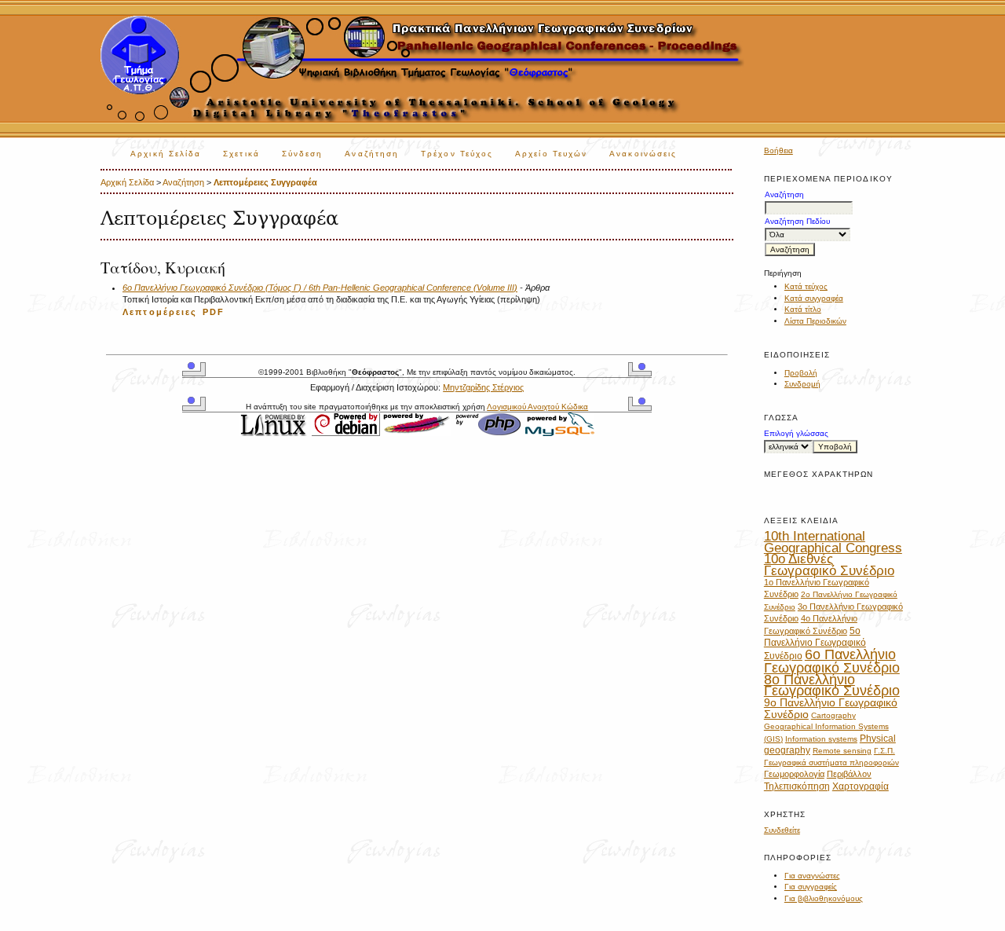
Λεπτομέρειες (160, 312)
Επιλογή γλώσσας (796, 433)
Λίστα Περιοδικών (815, 321)
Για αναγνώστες (812, 875)
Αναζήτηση (372, 153)
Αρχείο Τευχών (551, 153)
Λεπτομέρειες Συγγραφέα (265, 182)
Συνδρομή (802, 383)
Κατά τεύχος (806, 286)
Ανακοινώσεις (643, 153)
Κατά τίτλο (802, 309)
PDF (214, 312)
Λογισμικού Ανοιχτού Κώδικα (537, 406)
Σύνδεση (302, 153)
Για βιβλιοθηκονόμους (823, 898)
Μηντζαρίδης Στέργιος (483, 387)
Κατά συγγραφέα (813, 298)
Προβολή (800, 372)
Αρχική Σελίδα (165, 153)
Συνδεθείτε (782, 830)
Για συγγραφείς (810, 886)
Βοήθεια (778, 150)
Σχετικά (241, 153)
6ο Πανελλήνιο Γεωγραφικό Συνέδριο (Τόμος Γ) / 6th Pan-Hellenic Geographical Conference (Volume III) (319, 287)
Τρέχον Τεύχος (457, 153)
